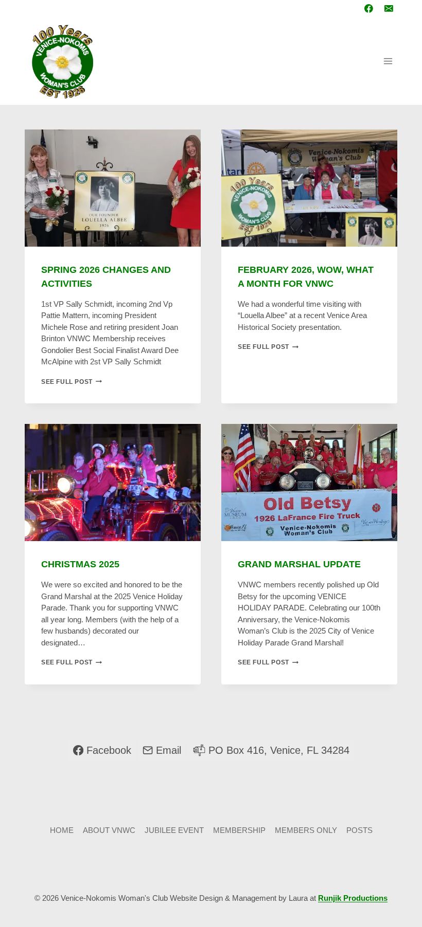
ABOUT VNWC (109, 830)
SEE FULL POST (71, 381)
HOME (62, 830)
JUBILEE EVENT (174, 830)
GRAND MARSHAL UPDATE (299, 564)
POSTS (359, 830)
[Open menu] (387, 61)
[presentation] (113, 188)
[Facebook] (369, 8)
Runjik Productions (353, 898)
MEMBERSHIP (239, 830)
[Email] (388, 8)
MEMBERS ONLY (306, 830)
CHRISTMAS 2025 (80, 564)
